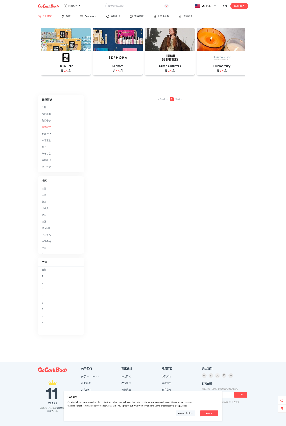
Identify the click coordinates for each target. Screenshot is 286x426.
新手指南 (166, 390)
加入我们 (86, 390)
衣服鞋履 (126, 383)
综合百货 (126, 376)
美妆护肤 (126, 390)
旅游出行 (115, 16)
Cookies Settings (185, 413)
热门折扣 (166, 376)
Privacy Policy (140, 406)
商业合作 (86, 383)
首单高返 (188, 16)
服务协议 (235, 402)
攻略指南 (138, 16)
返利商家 (47, 16)
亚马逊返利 (163, 16)
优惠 (68, 16)
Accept (209, 413)
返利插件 (166, 383)
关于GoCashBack (90, 376)
